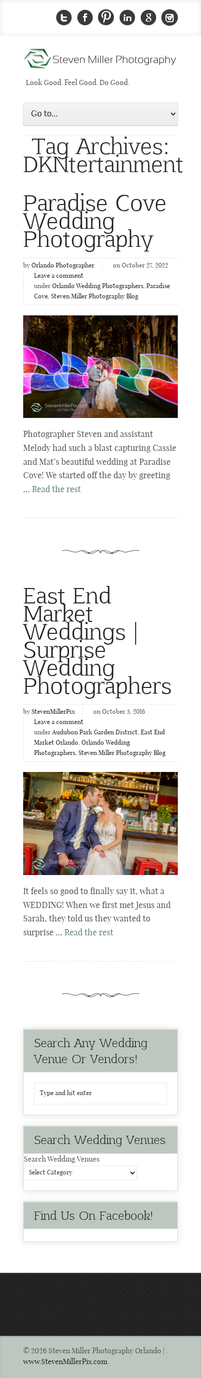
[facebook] (85, 17)
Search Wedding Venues (61, 1159)
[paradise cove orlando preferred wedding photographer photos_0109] (100, 366)
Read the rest (56, 490)
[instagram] (169, 17)
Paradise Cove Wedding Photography (94, 220)
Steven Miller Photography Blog (94, 296)
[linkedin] (127, 17)
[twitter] (64, 17)
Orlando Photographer (62, 266)
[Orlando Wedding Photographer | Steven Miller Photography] (100, 61)
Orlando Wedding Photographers (97, 286)
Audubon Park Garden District (95, 732)
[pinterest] (106, 17)
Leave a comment (58, 276)
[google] (148, 17)
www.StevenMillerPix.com (65, 1362)
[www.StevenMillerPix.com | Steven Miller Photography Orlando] (100, 823)
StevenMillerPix (53, 712)
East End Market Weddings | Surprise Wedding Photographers (97, 639)
